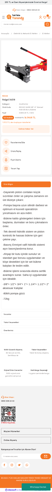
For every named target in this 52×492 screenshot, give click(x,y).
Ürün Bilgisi (8, 184)
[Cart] (49, 17)
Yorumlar (7, 314)
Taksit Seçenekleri (11, 322)
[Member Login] (40, 17)
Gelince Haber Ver (26, 129)
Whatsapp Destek (38, 487)
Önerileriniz (8, 330)
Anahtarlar (23, 104)
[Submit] (45, 456)
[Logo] (15, 17)
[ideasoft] (11, 490)
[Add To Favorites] (26, 142)
